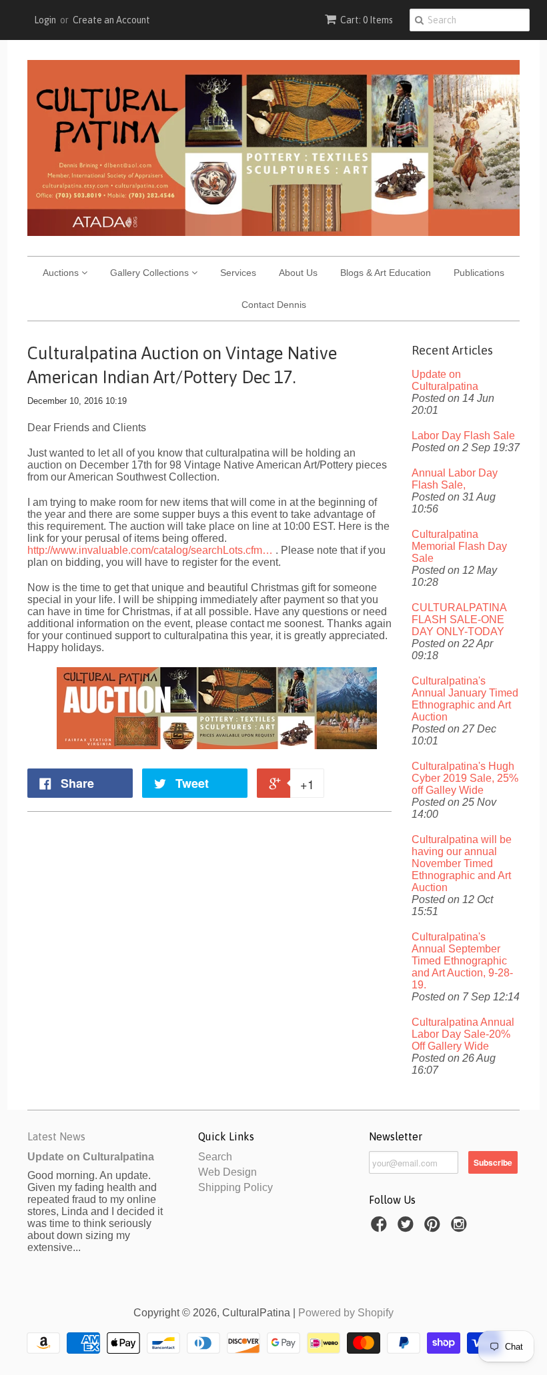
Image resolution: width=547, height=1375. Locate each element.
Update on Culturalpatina (445, 380)
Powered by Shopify (346, 1312)
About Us (298, 272)
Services (238, 272)
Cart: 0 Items (366, 20)
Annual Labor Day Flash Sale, (455, 479)
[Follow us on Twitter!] (408, 1228)
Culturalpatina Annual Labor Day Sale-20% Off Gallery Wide (463, 1034)
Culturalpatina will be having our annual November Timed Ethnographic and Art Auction (462, 863)
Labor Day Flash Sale (463, 435)
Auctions (62, 272)
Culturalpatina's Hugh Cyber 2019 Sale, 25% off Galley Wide (465, 778)
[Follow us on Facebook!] (381, 1228)
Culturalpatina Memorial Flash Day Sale (459, 546)
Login (45, 20)
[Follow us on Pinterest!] (434, 1228)
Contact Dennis (273, 304)
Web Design (227, 1172)
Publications (479, 272)
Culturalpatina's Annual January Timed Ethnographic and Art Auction (465, 698)
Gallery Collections (150, 272)
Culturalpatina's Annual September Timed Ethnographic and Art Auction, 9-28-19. (462, 960)
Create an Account (111, 20)
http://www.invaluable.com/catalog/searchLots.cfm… (150, 550)
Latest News (56, 1136)
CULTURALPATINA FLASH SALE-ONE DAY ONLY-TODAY (459, 619)
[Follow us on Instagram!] (461, 1228)
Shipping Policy (235, 1187)
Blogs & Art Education (385, 272)
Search (215, 1156)
